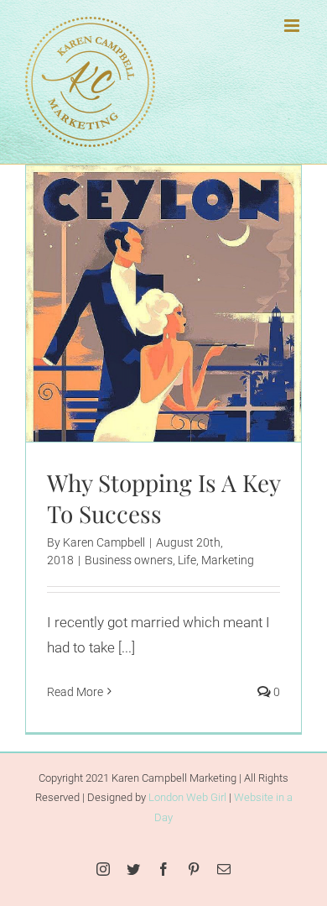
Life (181, 353)
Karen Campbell (104, 542)
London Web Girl (187, 797)
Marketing (221, 353)
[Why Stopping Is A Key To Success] (163, 303)
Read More (75, 692)
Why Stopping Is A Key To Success (142, 257)
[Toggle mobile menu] (293, 25)
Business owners (123, 353)
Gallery (184, 257)
